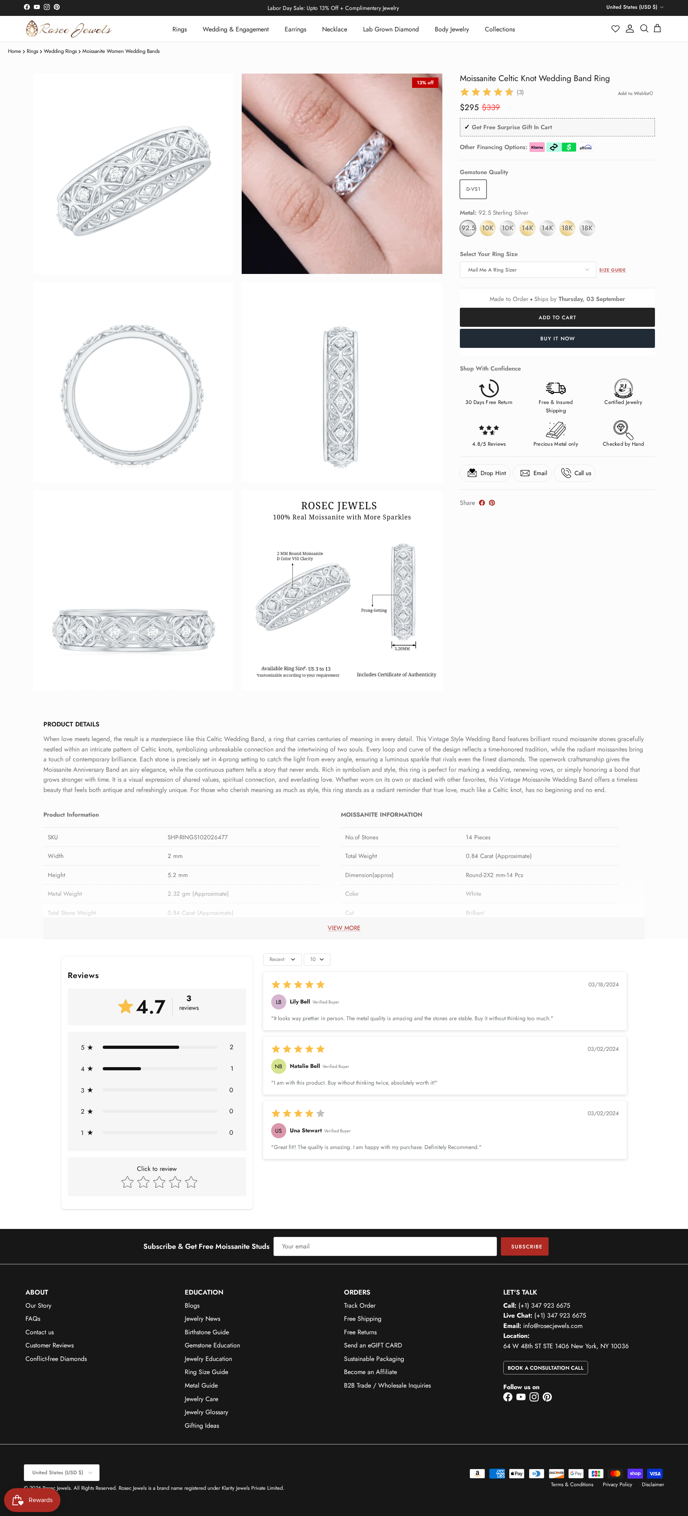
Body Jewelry (452, 29)
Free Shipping (362, 1318)
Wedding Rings (60, 51)
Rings (179, 29)
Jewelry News (202, 1318)
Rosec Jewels (56, 1488)
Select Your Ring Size (489, 254)
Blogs (192, 1305)
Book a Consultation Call (546, 1368)
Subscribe (526, 1246)
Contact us (39, 1332)
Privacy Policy (617, 1484)
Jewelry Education (208, 1358)
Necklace (334, 29)
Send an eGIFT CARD (373, 1345)
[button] (616, 28)
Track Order (359, 1305)
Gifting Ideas (202, 1425)
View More (344, 928)
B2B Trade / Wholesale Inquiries (387, 1385)
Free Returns (360, 1332)
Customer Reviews (49, 1345)
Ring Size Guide (206, 1371)
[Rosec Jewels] (68, 28)
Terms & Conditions (572, 1484)
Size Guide (612, 270)
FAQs (32, 1318)
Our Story (38, 1305)
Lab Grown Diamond (391, 29)
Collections (500, 29)
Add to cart (558, 317)
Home (14, 51)
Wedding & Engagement (236, 29)
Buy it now (557, 338)
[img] (487, 92)
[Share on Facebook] (482, 503)
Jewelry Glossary (206, 1412)
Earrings (295, 29)
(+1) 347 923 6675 (544, 1305)
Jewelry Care (201, 1398)
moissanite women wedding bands (121, 51)
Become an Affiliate (370, 1371)
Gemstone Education (212, 1345)
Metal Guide (201, 1385)
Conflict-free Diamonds (56, 1358)
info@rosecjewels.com (552, 1325)
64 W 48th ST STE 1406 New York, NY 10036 (566, 1346)
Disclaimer (653, 1484)
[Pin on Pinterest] (492, 503)
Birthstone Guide (207, 1332)
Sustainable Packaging (374, 1358)
